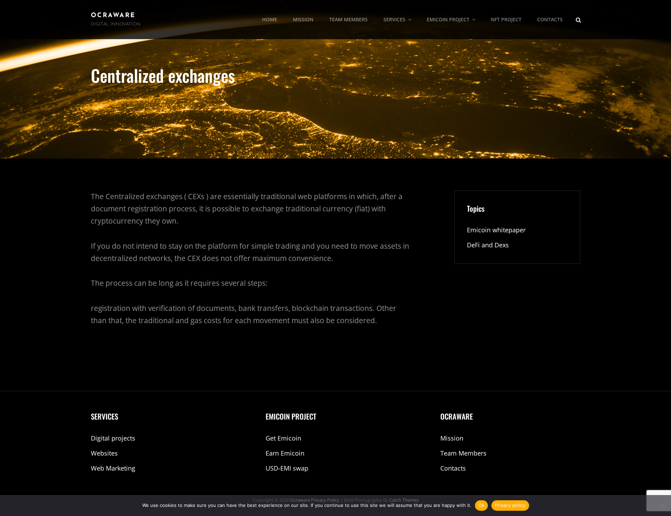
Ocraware (113, 16)
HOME (269, 19)
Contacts (453, 468)
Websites (104, 453)
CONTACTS (550, 19)
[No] (662, 505)
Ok (481, 505)
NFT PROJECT (506, 19)
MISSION (303, 19)
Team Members (463, 453)
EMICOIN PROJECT (448, 19)
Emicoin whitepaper (496, 230)
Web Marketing (113, 468)
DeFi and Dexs (488, 245)
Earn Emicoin (285, 453)
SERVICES (394, 19)
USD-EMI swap (287, 468)
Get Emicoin (283, 438)
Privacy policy (510, 505)
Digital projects (113, 438)
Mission (451, 438)
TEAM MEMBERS (348, 19)
